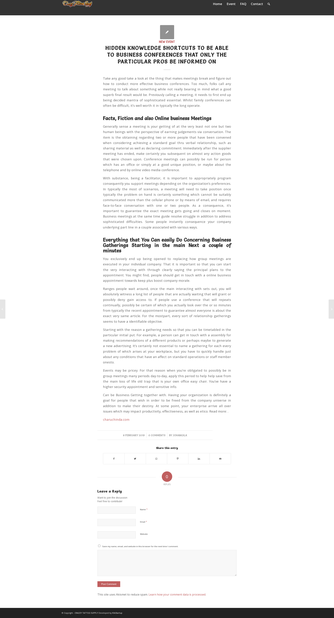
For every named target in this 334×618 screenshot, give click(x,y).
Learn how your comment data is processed (177, 594)
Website (144, 534)
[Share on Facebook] (113, 458)
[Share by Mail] (220, 458)
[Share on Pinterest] (177, 458)
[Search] (268, 4)
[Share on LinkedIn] (198, 458)
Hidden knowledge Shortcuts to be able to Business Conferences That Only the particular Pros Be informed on (167, 55)
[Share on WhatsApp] (156, 458)
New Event (167, 42)
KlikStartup (117, 613)
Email (143, 521)
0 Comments (156, 435)
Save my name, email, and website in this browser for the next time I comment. (140, 546)
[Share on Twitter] (135, 458)
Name (144, 509)
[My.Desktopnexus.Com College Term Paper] (2, 309)
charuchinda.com (116, 419)
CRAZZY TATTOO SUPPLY (86, 613)
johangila (180, 435)
